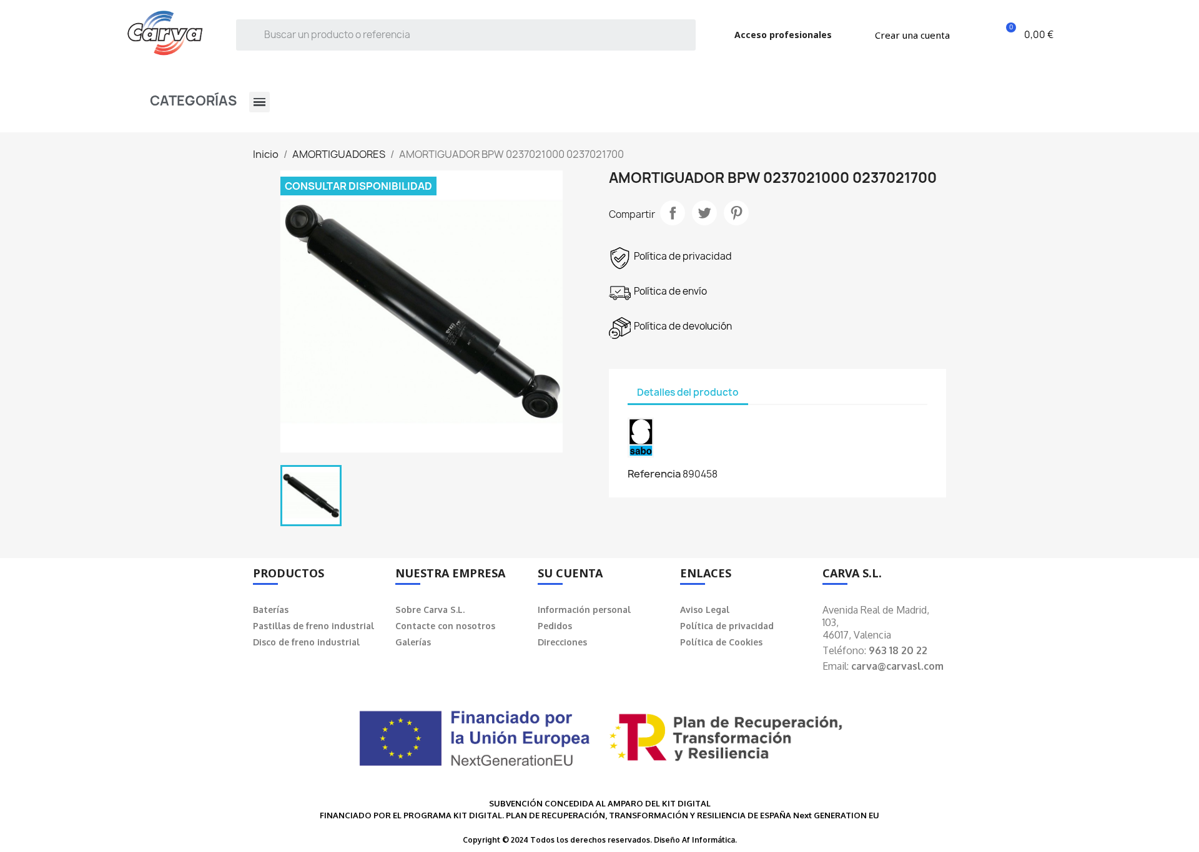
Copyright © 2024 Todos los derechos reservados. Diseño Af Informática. (600, 840)
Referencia (654, 474)
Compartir (672, 212)
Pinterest (736, 212)
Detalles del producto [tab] (688, 392)
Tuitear (704, 212)
